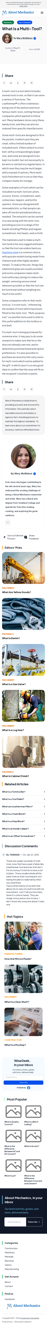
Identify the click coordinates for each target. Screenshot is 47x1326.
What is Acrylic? (31, 1146)
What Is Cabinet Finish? (15, 776)
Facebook (10, 1299)
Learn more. (24, 6)
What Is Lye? (10, 1175)
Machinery (8, 588)
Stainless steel (10, 252)
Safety (8, 1265)
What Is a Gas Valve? (14, 684)
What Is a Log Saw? (13, 730)
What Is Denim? (11, 638)
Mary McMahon (25, 38)
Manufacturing (13, 953)
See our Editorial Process (15, 537)
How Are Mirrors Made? (18, 958)
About (8, 1282)
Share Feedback (34, 537)
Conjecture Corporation (29, 1318)
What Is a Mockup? (15, 1044)
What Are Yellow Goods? (16, 592)
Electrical (9, 1260)
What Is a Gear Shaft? (16, 1001)
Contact (9, 1286)
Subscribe (24, 1083)
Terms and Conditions (22, 1322)
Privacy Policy (7, 1322)
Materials (8, 634)
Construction (13, 1040)
